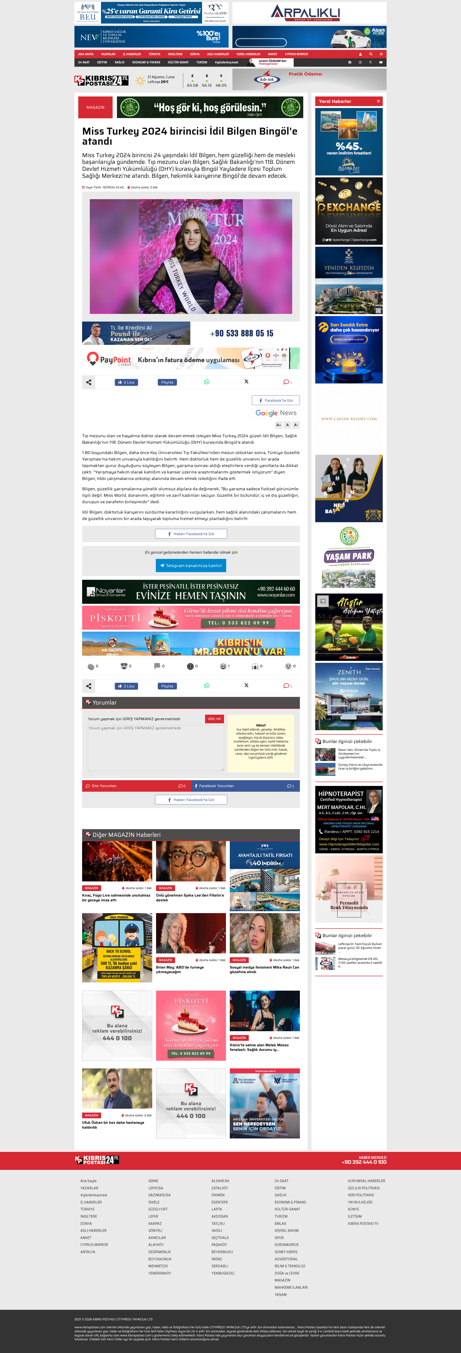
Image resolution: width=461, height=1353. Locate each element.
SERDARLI (220, 1266)
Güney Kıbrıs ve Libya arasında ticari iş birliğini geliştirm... (360, 766)
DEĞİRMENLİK (159, 1252)
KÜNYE (353, 1209)
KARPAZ (155, 1223)
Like (129, 382)
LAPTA (217, 1209)
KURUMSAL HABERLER (366, 1181)
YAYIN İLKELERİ (360, 1202)
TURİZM (201, 62)
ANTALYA (87, 1252)
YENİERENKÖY (159, 1273)
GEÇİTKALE (220, 1237)
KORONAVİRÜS (287, 1244)
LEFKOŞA (155, 1188)
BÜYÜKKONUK (159, 1259)
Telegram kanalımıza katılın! (194, 565)
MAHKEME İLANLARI (291, 1287)
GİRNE (153, 1181)
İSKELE (153, 1202)
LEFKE (153, 1216)
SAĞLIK (120, 62)
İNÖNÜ (217, 1259)
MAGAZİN (95, 107)
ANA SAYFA (85, 54)
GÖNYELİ (155, 1230)
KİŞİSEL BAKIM (287, 1230)
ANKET (272, 54)
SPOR (279, 1237)
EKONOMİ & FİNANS (146, 62)
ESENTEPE (220, 1202)
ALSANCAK (220, 1181)
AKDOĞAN (220, 1216)
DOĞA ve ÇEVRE (287, 1273)
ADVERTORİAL (286, 1259)
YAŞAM (281, 1294)
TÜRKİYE (154, 54)
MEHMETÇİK (158, 1266)
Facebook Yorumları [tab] (216, 786)
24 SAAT (84, 62)
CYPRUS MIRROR (296, 54)
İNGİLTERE (175, 54)
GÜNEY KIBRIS (286, 1252)
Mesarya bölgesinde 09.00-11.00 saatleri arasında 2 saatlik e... (360, 962)
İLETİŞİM (355, 1216)
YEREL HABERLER (248, 54)
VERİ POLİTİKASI (361, 1195)
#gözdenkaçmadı (226, 62)
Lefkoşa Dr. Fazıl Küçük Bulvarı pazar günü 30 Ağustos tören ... (360, 947)
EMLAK (280, 1223)
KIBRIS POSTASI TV (363, 1223)
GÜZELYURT (158, 1209)
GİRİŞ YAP (214, 719)
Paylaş (167, 382)
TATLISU (218, 1223)
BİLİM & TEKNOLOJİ (290, 1266)
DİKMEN (218, 1195)
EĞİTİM (102, 62)
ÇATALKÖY (220, 1188)
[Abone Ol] (276, 413)
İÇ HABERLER (132, 54)
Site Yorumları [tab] (104, 786)
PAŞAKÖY (219, 1244)
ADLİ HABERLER (218, 54)
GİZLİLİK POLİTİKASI (364, 1188)
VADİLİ (217, 1230)
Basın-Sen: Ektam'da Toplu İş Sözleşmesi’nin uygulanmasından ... (359, 753)
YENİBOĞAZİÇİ (223, 1273)
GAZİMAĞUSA (159, 1195)
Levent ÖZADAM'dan (272, 62)
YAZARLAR (108, 54)
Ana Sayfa (88, 1181)
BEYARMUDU (222, 1252)
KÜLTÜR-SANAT (178, 62)
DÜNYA (195, 54)
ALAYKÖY (156, 1244)
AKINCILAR (157, 1237)
